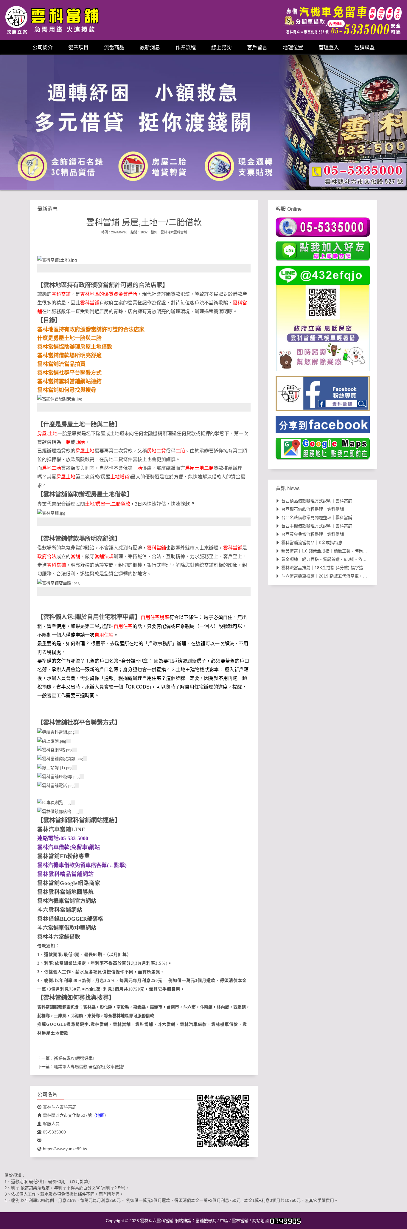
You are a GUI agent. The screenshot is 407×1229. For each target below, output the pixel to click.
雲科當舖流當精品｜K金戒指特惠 (311, 542)
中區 (224, 1220)
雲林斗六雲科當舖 (174, 232)
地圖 (100, 1115)
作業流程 (185, 47)
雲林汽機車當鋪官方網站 (66, 901)
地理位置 (293, 47)
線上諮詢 (221, 47)
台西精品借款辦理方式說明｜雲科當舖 (316, 500)
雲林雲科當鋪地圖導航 (65, 892)
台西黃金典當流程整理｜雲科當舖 (312, 534)
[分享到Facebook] (323, 426)
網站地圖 (260, 1220)
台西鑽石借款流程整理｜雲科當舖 (312, 509)
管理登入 (329, 47)
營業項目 (78, 47)
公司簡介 (42, 47)
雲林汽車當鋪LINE (61, 829)
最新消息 (150, 47)
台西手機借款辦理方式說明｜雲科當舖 (316, 525)
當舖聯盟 (364, 47)
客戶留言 (257, 47)
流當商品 (114, 47)
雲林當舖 (240, 1220)
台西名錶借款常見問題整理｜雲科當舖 (316, 517)
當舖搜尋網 (205, 1220)
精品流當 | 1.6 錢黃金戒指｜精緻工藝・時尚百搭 (326, 551)
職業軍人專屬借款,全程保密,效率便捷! (89, 1066)
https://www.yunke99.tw (65, 1148)
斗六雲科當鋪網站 (60, 910)
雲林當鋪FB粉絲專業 (63, 856)
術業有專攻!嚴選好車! (74, 1058)
